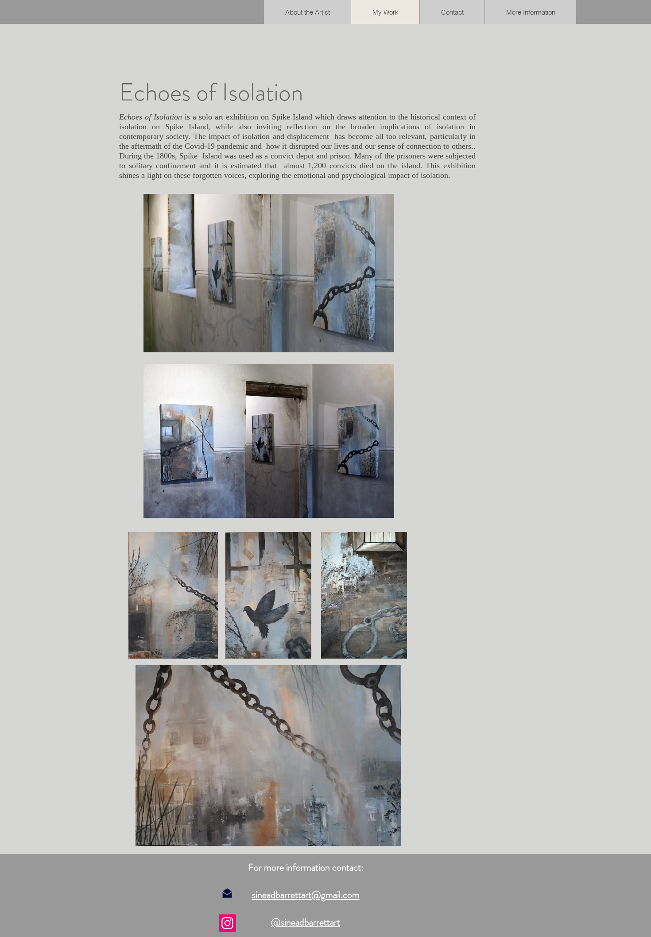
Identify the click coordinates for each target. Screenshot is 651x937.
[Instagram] (227, 923)
